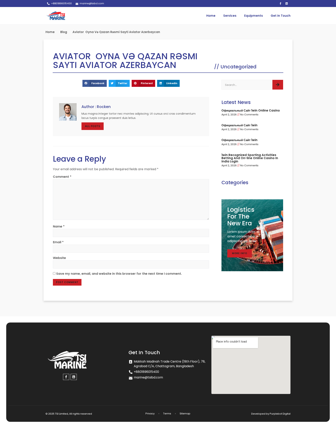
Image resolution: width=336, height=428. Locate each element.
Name (59, 226)
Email (58, 242)
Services (229, 16)
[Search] (277, 85)
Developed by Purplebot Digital (270, 414)
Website (59, 258)
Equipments (253, 16)
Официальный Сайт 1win (239, 125)
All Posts (92, 126)
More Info (239, 253)
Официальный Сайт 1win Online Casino (250, 110)
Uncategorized (238, 66)
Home (210, 16)
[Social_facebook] (280, 3)
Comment (62, 176)
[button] (94, 83)
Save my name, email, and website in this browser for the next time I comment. (119, 273)
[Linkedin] (286, 3)
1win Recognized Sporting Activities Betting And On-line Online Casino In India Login (249, 158)
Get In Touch (280, 16)
